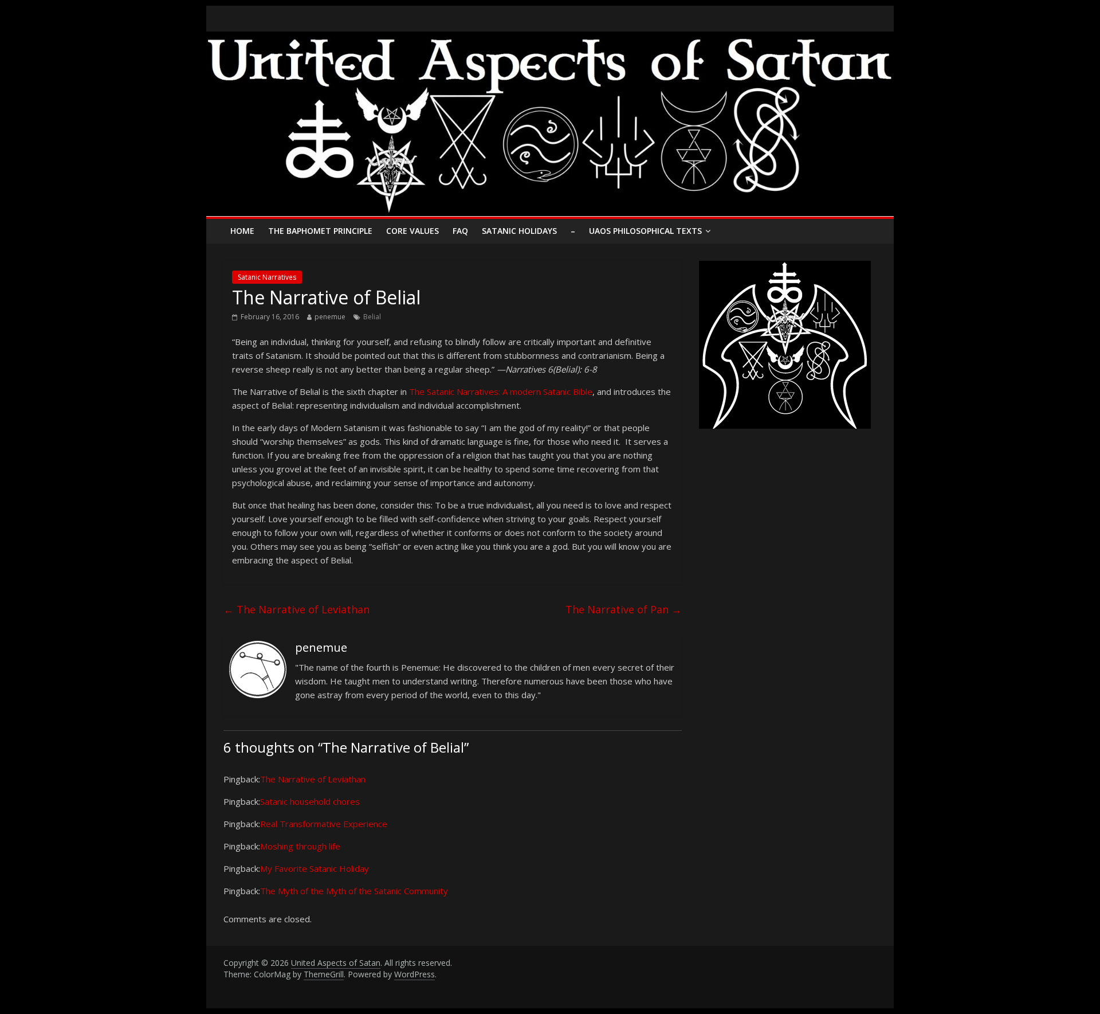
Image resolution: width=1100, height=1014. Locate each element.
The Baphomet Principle (320, 230)
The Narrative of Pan (623, 609)
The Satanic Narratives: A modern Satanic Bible (500, 391)
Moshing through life (300, 846)
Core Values (412, 230)
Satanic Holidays (519, 230)
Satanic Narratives (267, 277)
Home (242, 230)
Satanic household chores (310, 801)
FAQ (460, 230)
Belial (372, 317)
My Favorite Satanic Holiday (314, 868)
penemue (330, 317)
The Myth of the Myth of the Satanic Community (354, 890)
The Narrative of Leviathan (296, 609)
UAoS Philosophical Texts (645, 230)
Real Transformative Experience (323, 823)
